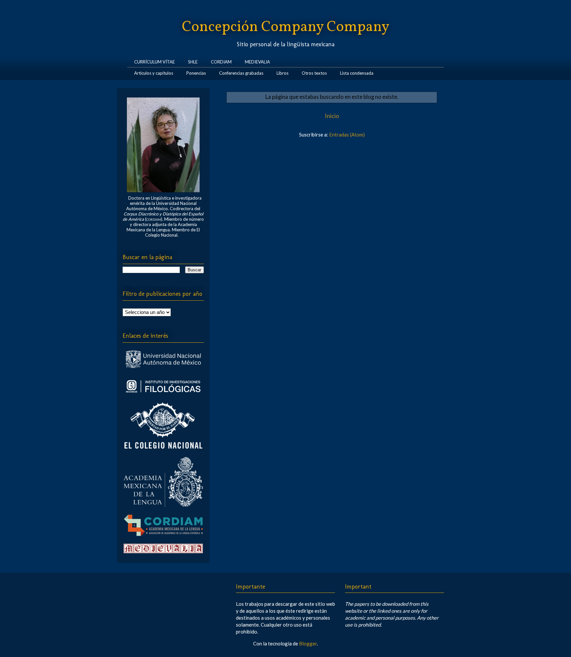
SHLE (193, 60)
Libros (282, 71)
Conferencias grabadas (241, 71)
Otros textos (314, 71)
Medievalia (257, 60)
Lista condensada (356, 71)
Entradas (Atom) (347, 134)
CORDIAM (221, 60)
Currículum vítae (154, 60)
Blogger (308, 643)
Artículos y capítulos (153, 71)
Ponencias (196, 71)
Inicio (332, 115)
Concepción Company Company (285, 27)
